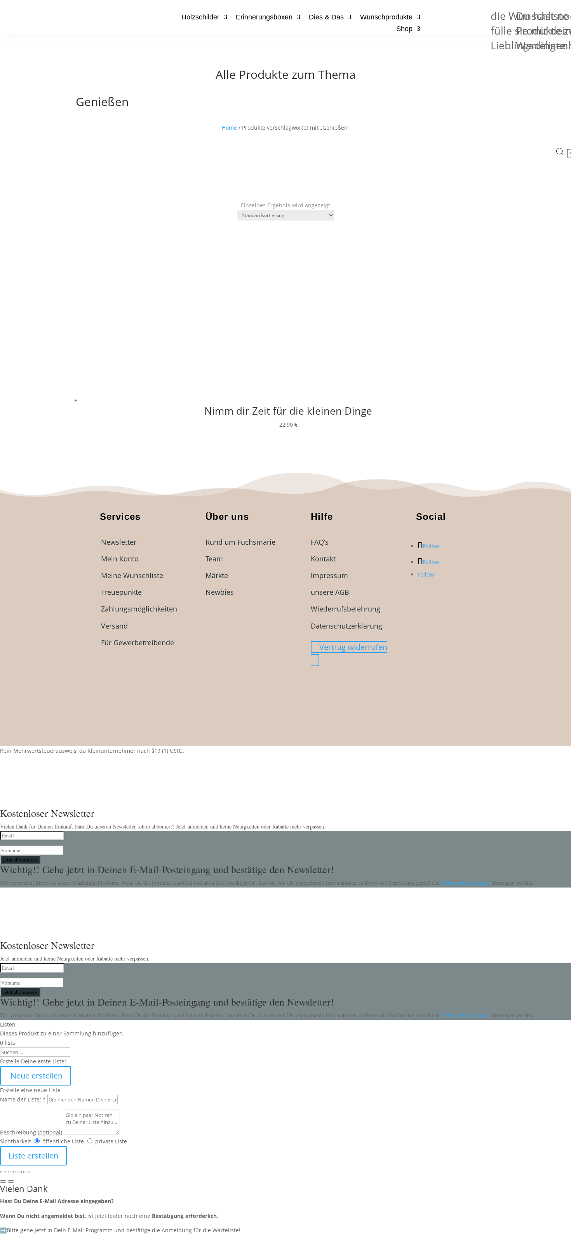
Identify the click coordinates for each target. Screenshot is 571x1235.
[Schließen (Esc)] (26, 1172)
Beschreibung (31, 1132)
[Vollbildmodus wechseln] (11, 1172)
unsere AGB (330, 592)
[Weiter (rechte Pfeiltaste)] (11, 1181)
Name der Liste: (23, 1099)
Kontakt (323, 558)
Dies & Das (326, 17)
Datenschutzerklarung (346, 626)
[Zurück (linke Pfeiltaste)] (3, 1181)
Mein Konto (120, 558)
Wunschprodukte (386, 17)
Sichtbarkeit (15, 1141)
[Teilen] (19, 1172)
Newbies (219, 592)
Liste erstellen (33, 1155)
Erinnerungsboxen (264, 17)
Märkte (216, 575)
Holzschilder (200, 17)
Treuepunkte (121, 592)
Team (214, 558)
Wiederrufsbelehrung (345, 608)
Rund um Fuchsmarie (240, 542)
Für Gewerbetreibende (137, 642)
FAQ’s (320, 542)
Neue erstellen (36, 1075)
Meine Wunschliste (132, 575)
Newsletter (118, 542)
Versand (114, 626)
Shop (404, 29)
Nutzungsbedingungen (466, 882)
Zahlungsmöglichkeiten (139, 608)
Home (229, 127)
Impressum (329, 575)
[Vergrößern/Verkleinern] (3, 1172)
